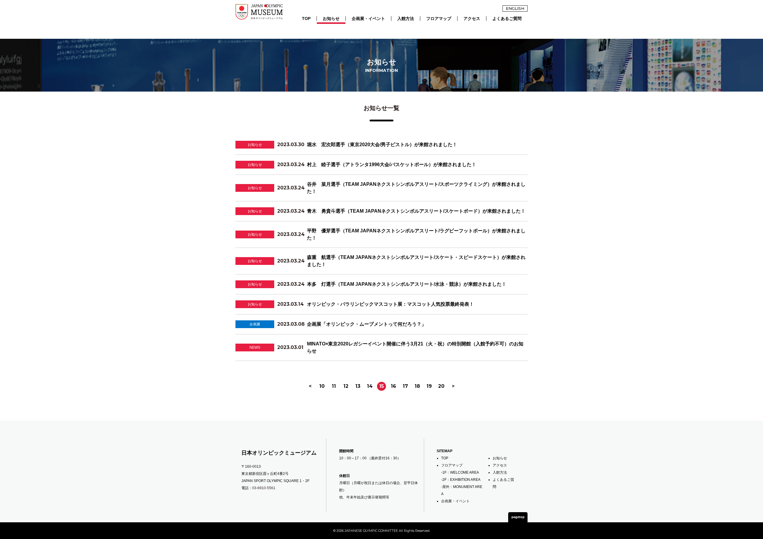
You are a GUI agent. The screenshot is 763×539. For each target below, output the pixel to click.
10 (322, 386)
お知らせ (331, 18)
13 (357, 386)
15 (381, 386)
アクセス (471, 18)
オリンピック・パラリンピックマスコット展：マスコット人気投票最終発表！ (390, 304)
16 (393, 386)
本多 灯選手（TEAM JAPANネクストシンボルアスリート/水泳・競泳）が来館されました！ (406, 284)
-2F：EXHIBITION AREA (460, 480)
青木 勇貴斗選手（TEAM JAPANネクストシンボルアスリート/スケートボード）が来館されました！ (416, 211)
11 (334, 386)
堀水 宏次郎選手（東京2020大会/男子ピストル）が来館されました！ (382, 144)
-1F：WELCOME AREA (460, 472)
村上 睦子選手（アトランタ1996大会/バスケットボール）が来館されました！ (391, 164)
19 (429, 386)
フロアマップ (438, 18)
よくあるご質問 (507, 18)
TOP (306, 18)
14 (370, 386)
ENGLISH (515, 8)
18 (417, 386)
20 (441, 386)
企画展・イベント (368, 18)
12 (345, 386)
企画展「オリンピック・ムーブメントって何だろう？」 (366, 324)
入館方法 (405, 18)
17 (405, 386)
